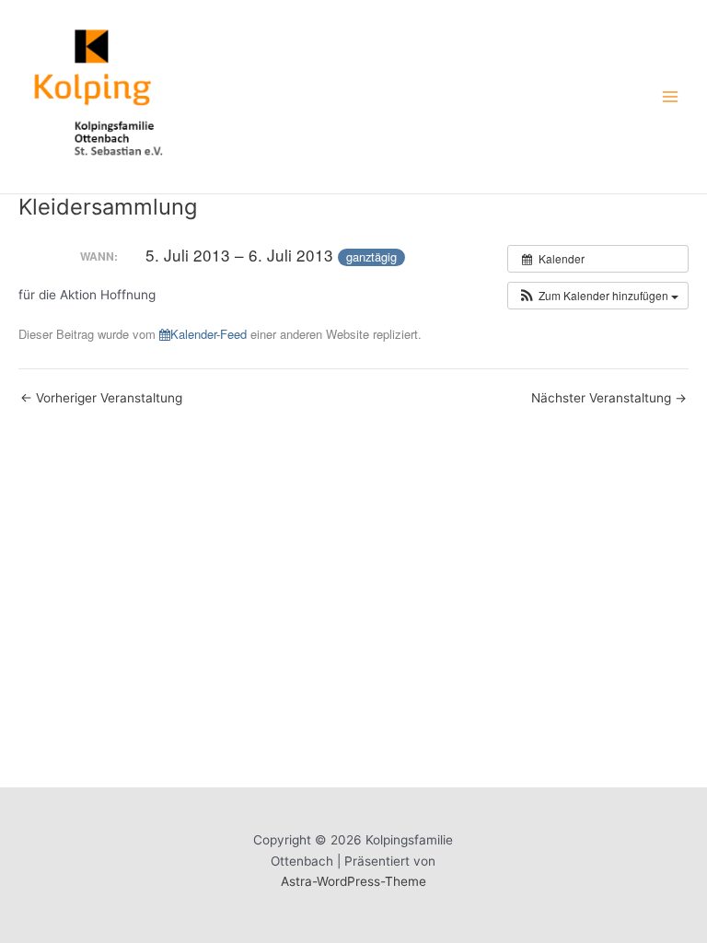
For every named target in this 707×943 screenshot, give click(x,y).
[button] (598, 296)
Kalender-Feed (208, 334)
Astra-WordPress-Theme (353, 881)
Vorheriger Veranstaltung (101, 398)
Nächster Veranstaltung (609, 398)
